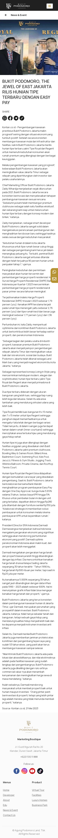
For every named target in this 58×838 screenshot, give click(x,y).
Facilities (36, 795)
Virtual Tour (38, 790)
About (6, 800)
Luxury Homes (39, 800)
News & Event (18, 15)
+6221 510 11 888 (29, 756)
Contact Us (9, 815)
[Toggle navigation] (50, 6)
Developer (9, 795)
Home (6, 790)
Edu (5, 805)
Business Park (39, 805)
